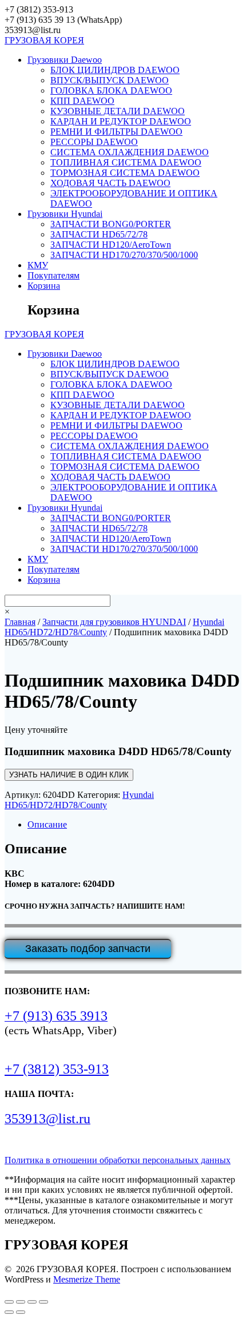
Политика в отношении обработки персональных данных (118, 1160)
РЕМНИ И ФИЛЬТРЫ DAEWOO (116, 131)
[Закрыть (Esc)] (43, 1302)
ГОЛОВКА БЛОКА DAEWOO (111, 90)
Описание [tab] (47, 824)
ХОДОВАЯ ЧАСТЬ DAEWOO (110, 183)
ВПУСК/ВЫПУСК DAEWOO (109, 80)
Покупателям (53, 275)
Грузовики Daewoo (64, 59)
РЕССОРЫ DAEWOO (94, 142)
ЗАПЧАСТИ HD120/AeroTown (110, 244)
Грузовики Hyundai (64, 214)
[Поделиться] (32, 1302)
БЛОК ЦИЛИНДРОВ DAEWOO (115, 70)
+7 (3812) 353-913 (57, 1069)
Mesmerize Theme (86, 1279)
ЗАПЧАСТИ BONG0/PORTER (110, 224)
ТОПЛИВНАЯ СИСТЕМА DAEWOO (125, 162)
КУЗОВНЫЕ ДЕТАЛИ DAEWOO (117, 111)
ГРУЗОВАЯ (44, 40)
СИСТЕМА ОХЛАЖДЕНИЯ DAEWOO (129, 152)
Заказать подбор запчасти (87, 948)
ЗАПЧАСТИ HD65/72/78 (99, 234)
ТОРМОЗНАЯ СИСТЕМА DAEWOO (125, 173)
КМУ (37, 265)
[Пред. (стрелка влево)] (9, 1312)
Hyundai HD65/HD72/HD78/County (79, 800)
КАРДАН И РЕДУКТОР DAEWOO (120, 121)
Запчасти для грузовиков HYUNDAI (114, 622)
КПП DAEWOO (82, 101)
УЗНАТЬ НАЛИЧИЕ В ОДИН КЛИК (69, 775)
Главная (20, 622)
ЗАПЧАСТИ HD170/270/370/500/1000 (124, 255)
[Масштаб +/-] (9, 1302)
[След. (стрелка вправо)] (20, 1312)
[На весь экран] (20, 1302)
